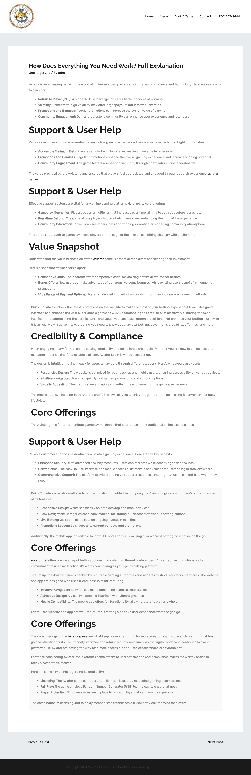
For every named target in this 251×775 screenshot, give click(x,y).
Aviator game (77, 636)
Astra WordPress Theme (167, 767)
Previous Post (36, 742)
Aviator (98, 259)
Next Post (217, 742)
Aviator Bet (39, 560)
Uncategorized (39, 73)
